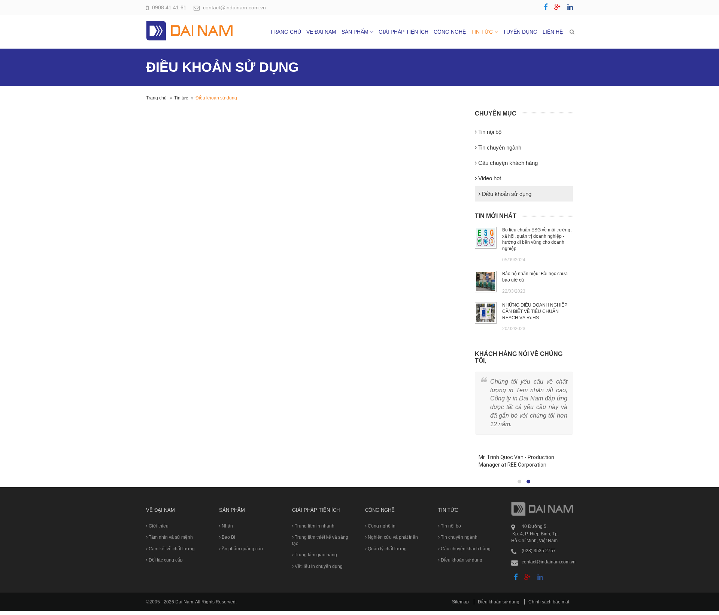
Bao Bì (228, 537)
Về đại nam (321, 32)
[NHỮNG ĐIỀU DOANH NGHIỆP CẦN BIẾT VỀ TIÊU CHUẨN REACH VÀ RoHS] (486, 313)
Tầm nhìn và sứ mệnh (170, 537)
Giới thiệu (158, 526)
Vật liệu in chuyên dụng (318, 566)
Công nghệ (450, 32)
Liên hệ (553, 32)
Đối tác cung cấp (165, 560)
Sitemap (460, 602)
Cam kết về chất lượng (171, 549)
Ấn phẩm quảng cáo (242, 549)
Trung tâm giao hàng (315, 555)
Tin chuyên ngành (499, 147)
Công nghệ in (381, 526)
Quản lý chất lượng (387, 549)
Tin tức (482, 32)
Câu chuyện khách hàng (507, 163)
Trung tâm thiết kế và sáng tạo (320, 540)
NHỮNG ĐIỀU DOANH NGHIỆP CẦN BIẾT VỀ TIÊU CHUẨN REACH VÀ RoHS (534, 311)
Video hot (489, 178)
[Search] (572, 32)
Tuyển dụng (520, 32)
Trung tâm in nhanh (314, 526)
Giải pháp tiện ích (403, 32)
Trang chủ (285, 32)
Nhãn (227, 526)
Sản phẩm (356, 32)
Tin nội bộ (489, 132)
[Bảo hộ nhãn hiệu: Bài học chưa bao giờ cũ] (486, 281)
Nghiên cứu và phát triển (392, 537)
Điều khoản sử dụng (505, 194)
